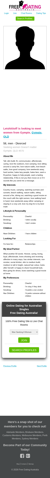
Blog (18, 464)
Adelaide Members (15, 432)
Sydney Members (30, 438)
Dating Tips (41, 13)
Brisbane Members (34, 432)
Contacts (24, 464)
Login (6, 13)
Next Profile (42, 366)
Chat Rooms (26, 13)
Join (15, 13)
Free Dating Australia (29, 469)
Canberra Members (12, 435)
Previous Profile (10, 366)
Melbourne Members (31, 435)
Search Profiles (24, 18)
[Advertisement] (25, 98)
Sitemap (31, 464)
